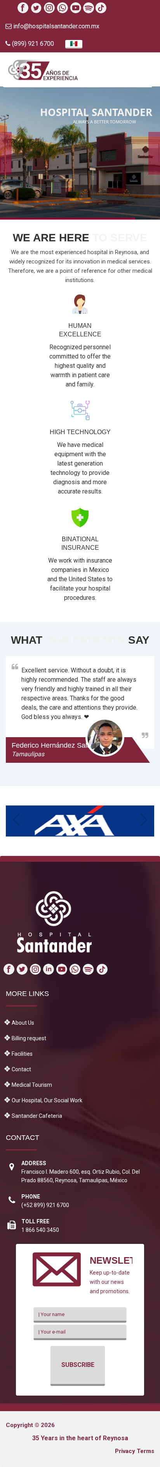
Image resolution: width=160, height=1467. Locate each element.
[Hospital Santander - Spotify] (107, 8)
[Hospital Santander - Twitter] (39, 8)
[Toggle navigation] (148, 71)
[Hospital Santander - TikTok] (124, 8)
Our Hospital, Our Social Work (47, 1100)
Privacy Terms (134, 1451)
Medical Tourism (32, 1085)
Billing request (29, 1038)
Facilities (22, 1054)
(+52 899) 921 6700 (45, 1205)
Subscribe (77, 1364)
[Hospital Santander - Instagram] (56, 8)
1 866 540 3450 (40, 1230)
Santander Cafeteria (37, 1116)
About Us (23, 1023)
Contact (21, 1069)
